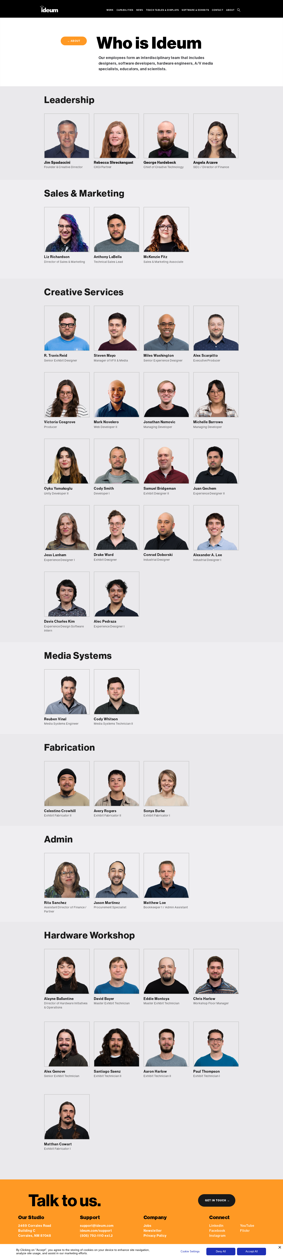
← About (73, 40)
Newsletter (153, 1231)
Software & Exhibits (195, 10)
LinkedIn (216, 1226)
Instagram (217, 1236)
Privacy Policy (155, 1236)
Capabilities (125, 10)
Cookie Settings (190, 1251)
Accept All (252, 1251)
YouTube (247, 1226)
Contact (217, 10)
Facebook (217, 1231)
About (230, 10)
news (139, 10)
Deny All (221, 1251)
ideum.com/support (96, 1231)
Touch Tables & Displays (162, 10)
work (110, 10)
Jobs (147, 1226)
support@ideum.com (97, 1226)
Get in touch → (217, 1200)
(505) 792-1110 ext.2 (96, 1236)
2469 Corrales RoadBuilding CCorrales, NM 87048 (34, 1231)
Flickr (245, 1231)
